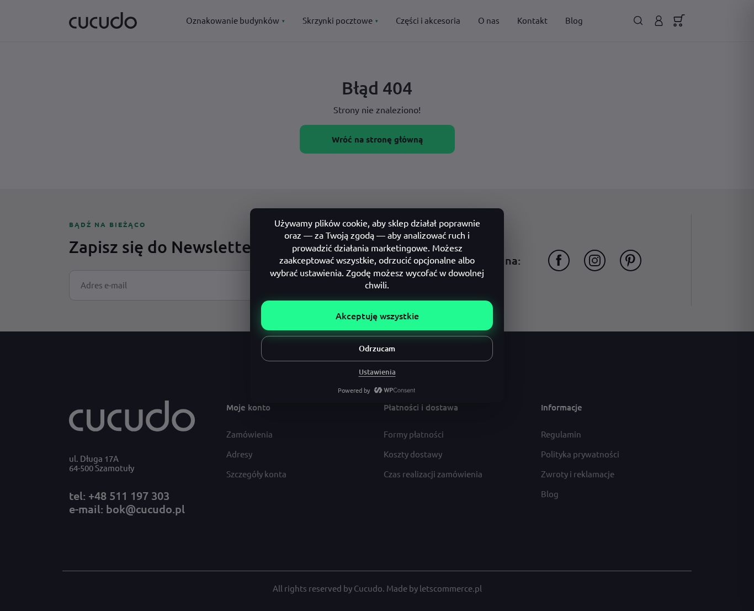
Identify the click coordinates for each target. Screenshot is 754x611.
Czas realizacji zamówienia (433, 473)
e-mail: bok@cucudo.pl (127, 508)
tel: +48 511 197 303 (119, 495)
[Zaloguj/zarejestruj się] (658, 20)
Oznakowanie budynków (235, 20)
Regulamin (561, 434)
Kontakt (532, 20)
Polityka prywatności (580, 454)
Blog (574, 20)
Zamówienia (249, 434)
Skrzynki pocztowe (340, 20)
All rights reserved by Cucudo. (329, 588)
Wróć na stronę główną (377, 139)
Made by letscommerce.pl (434, 588)
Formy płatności (414, 434)
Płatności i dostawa (421, 407)
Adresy (239, 454)
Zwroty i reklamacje (577, 473)
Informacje (561, 407)
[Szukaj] (638, 21)
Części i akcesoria (428, 20)
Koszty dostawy (413, 454)
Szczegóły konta (256, 473)
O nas (489, 20)
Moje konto (248, 407)
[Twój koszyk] (679, 20)
